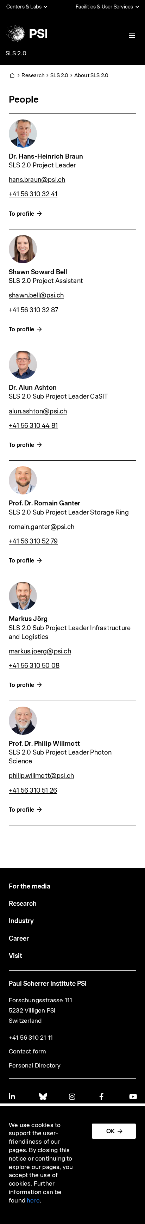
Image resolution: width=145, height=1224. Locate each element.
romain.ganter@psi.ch (41, 526)
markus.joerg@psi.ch (40, 651)
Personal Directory (35, 1065)
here (33, 1200)
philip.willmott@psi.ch (41, 775)
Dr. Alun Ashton (33, 387)
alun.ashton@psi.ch (38, 411)
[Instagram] (72, 1096)
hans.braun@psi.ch (37, 179)
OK (110, 1130)
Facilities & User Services (104, 7)
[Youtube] (132, 1096)
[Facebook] (102, 1096)
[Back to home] (25, 33)
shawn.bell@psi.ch (36, 295)
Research (33, 75)
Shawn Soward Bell (38, 272)
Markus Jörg (28, 618)
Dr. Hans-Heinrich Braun (46, 156)
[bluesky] (42, 1096)
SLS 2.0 (16, 53)
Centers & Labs (24, 7)
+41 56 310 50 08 (34, 665)
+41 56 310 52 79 (33, 541)
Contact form (27, 1051)
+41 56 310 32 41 (33, 194)
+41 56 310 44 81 (33, 425)
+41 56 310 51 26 (33, 790)
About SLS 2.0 (91, 75)
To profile (21, 213)
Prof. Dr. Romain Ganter (45, 503)
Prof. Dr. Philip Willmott (44, 743)
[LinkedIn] (12, 1096)
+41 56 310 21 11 (31, 1037)
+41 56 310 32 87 (33, 310)
